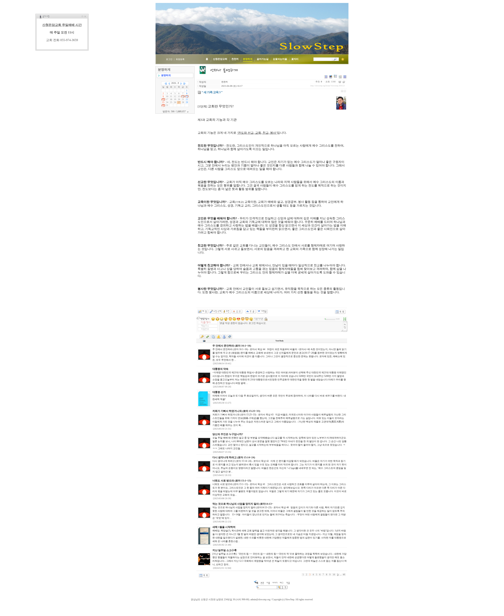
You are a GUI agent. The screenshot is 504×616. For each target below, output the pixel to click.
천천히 (224, 82)
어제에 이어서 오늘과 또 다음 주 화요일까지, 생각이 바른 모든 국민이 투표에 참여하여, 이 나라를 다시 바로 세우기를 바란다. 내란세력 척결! (279, 396)
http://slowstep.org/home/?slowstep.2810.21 (327, 86)
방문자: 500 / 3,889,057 (174, 111)
